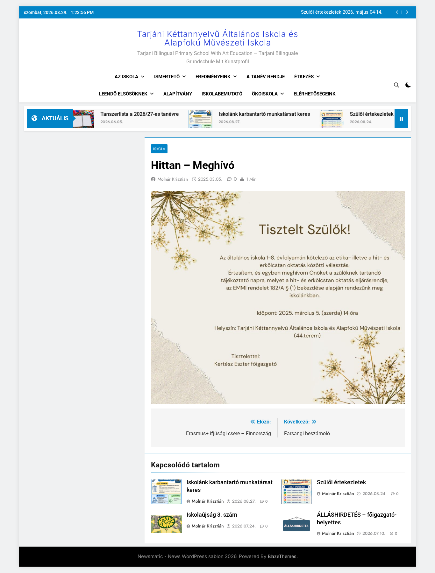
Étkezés (304, 77)
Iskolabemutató (222, 94)
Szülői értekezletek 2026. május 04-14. (341, 12)
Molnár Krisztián (173, 179)
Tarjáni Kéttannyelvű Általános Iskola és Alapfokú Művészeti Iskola (217, 38)
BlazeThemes (282, 556)
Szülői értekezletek (352, 114)
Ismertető (167, 77)
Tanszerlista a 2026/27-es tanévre (121, 114)
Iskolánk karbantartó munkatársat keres (245, 114)
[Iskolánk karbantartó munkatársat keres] (181, 122)
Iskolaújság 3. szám (212, 515)
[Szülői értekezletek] (312, 122)
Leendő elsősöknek (123, 94)
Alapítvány (177, 94)
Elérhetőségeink (315, 94)
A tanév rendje (265, 77)
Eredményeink (213, 77)
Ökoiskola (265, 94)
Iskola (159, 148)
